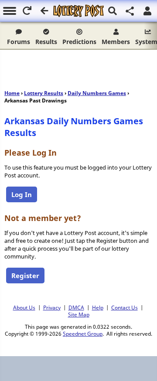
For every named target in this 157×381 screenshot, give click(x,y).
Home (12, 93)
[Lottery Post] (78, 10)
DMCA (76, 307)
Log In (21, 194)
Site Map (78, 314)
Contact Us (124, 307)
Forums (18, 41)
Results (46, 41)
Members (116, 41)
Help (97, 307)
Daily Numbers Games (97, 93)
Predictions (79, 41)
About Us (24, 307)
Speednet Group (82, 333)
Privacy (52, 307)
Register (25, 275)
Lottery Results (43, 93)
